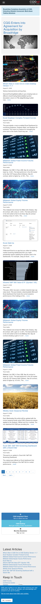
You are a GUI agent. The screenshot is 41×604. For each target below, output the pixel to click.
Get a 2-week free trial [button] (20, 517)
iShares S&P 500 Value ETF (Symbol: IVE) (20, 282)
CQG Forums (7, 581)
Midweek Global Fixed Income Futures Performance (18, 161)
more (9, 100)
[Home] (34, 2)
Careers (5, 585)
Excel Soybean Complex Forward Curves (19, 117)
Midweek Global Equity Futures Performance (15, 201)
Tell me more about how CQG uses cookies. (15, 593)
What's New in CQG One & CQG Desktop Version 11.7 (19, 84)
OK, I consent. (6, 600)
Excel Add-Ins (8, 243)
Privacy (20, 584)
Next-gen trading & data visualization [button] (20, 525)
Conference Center (9, 583)
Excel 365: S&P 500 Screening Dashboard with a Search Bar (20, 446)
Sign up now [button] (20, 532)
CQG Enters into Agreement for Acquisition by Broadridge (14, 28)
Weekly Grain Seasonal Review (15, 410)
